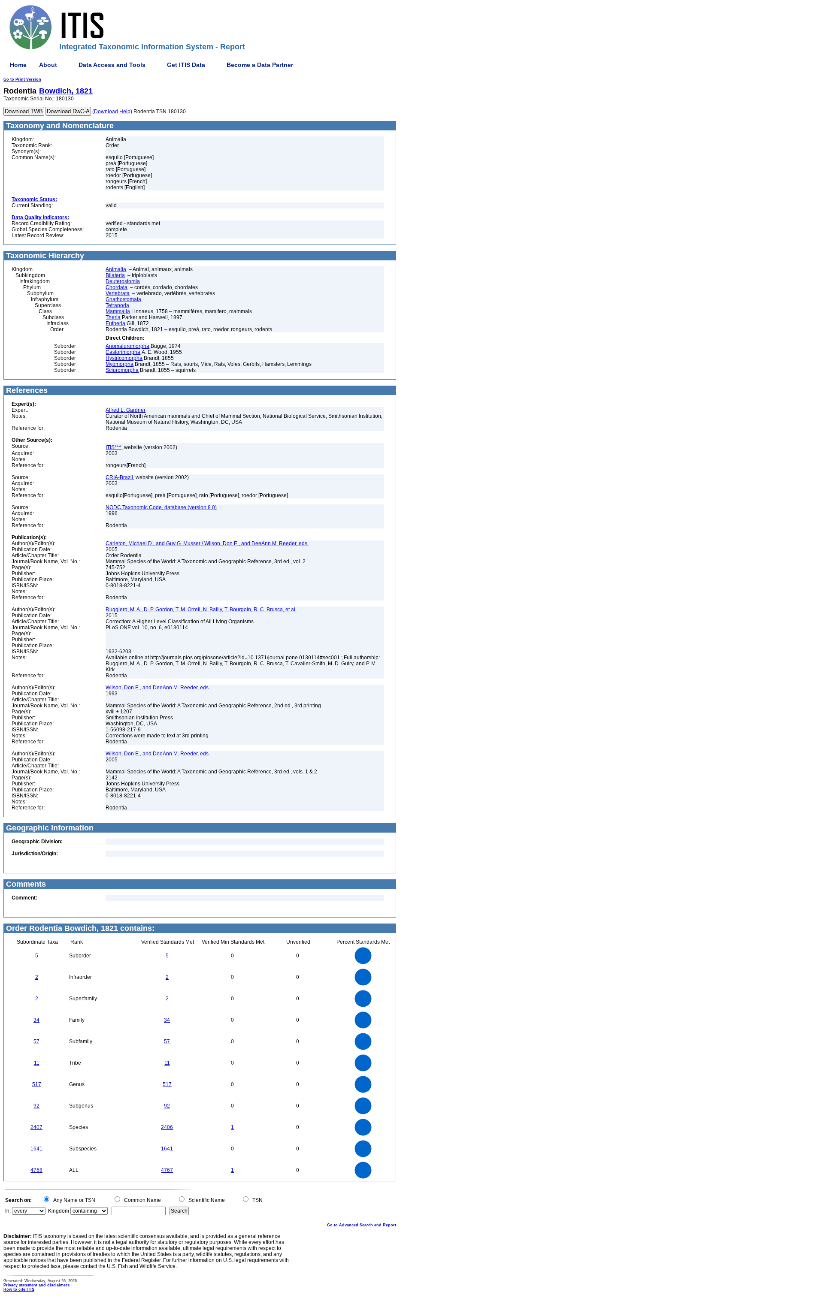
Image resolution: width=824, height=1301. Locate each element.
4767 (167, 1170)
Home (18, 64)
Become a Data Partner (260, 64)
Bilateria (115, 275)
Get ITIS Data (186, 64)
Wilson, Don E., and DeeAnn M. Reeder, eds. (158, 688)
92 (36, 1106)
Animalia (116, 269)
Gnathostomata (123, 299)
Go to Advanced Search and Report (361, 1225)
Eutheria (115, 323)
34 (36, 1020)
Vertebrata (118, 293)
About (48, 64)
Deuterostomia (123, 281)
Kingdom (58, 1211)
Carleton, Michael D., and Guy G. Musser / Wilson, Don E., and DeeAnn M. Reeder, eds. (207, 543)
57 (36, 1041)
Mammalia (118, 311)
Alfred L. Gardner (125, 410)
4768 (36, 1170)
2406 (167, 1127)
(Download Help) (112, 112)
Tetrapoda (117, 305)
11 (36, 1063)
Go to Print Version (22, 79)
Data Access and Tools (112, 64)
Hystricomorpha (124, 358)
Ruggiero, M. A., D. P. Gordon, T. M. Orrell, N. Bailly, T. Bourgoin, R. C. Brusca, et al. (201, 610)
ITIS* (113, 447)
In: (8, 1211)
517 (36, 1084)
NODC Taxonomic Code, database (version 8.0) (161, 507)
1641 (36, 1149)
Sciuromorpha (122, 370)
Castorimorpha (123, 352)
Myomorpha (119, 364)
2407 (36, 1127)
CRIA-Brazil (119, 477)
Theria (113, 317)
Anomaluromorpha (127, 346)
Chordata (116, 287)
